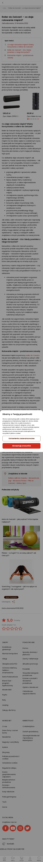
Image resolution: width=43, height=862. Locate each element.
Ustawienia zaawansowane (22, 438)
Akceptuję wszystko (21, 445)
